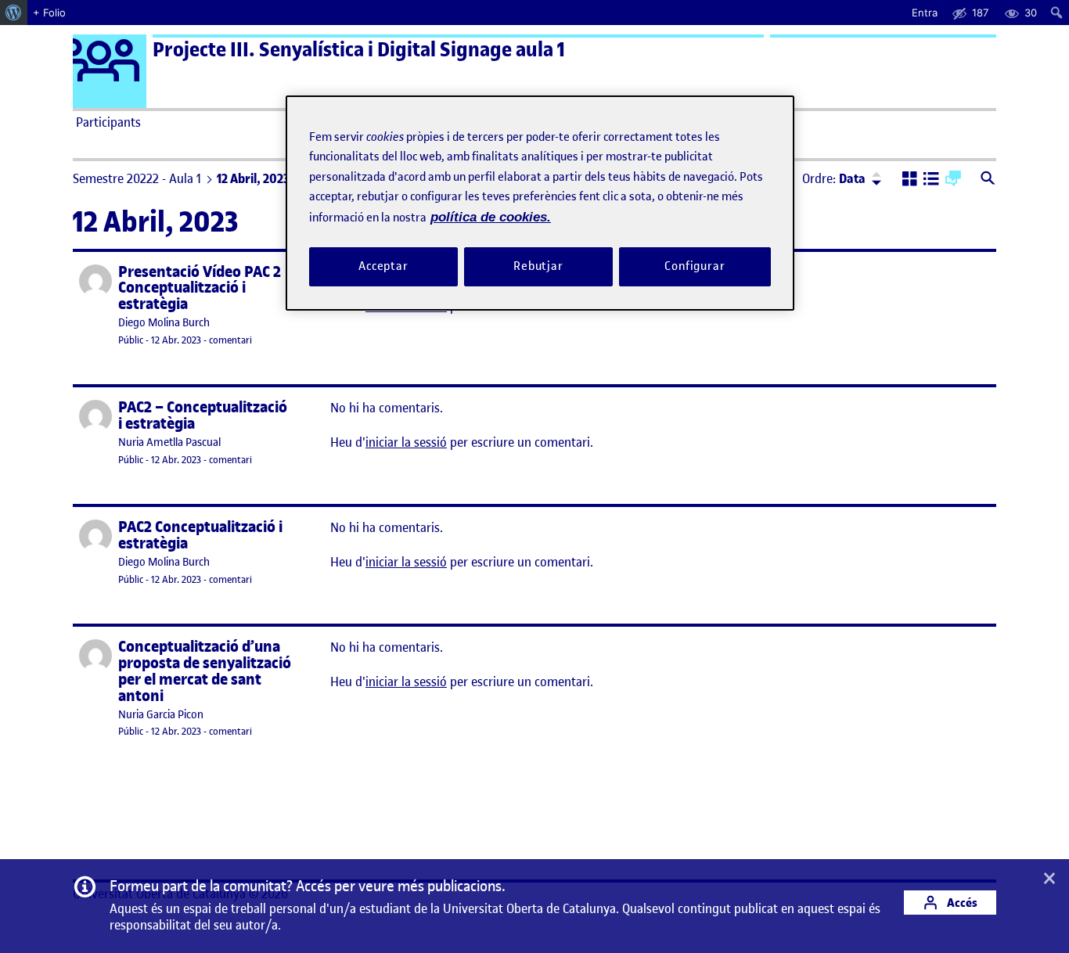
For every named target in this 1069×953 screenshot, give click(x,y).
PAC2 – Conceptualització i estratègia (202, 415)
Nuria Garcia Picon (160, 714)
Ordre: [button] (834, 178)
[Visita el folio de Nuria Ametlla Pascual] (95, 416)
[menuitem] (13, 12)
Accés (961, 902)
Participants (108, 122)
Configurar (694, 266)
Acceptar (383, 266)
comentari (230, 340)
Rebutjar (538, 266)
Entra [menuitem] (925, 12)
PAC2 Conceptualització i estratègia (200, 535)
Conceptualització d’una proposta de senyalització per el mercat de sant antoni (204, 671)
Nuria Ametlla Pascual (169, 442)
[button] (909, 180)
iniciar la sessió (406, 442)
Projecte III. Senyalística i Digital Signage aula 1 (359, 50)
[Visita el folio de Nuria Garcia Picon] (95, 655)
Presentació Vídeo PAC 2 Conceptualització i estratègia (199, 288)
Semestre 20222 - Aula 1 (137, 178)
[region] (540, 203)
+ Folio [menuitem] (49, 12)
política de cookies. (490, 217)
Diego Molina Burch (164, 322)
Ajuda (711, 122)
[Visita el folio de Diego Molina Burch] (95, 280)
